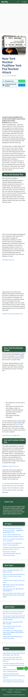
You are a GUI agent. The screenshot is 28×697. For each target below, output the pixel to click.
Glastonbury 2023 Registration (11, 435)
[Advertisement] (14, 19)
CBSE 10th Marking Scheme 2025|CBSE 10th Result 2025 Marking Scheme (13, 675)
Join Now (21, 81)
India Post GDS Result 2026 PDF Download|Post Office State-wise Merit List (12, 659)
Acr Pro (4, 2)
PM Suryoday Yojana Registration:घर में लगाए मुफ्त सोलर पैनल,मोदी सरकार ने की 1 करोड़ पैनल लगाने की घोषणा (14, 617)
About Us (4, 689)
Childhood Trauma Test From (10, 466)
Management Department (16, 135)
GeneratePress (21, 694)
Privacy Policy (17, 692)
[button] (18, 2)
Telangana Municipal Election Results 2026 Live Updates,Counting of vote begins (13, 665)
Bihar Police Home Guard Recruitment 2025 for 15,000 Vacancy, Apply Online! (14, 576)
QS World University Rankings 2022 (12, 313)
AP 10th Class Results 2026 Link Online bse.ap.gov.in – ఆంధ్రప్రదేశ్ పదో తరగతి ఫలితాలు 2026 (13, 530)
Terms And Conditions (20, 689)
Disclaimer (9, 692)
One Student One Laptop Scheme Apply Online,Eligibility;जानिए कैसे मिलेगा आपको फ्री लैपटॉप (13, 632)
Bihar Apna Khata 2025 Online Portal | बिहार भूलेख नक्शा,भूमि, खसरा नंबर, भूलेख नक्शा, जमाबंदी (14, 595)
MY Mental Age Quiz (8, 260)
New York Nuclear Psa (13, 488)
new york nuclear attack (11, 483)
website (18, 424)
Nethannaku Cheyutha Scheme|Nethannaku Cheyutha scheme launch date (12, 553)
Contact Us (10, 689)
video (17, 356)
